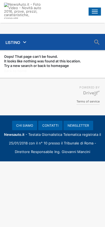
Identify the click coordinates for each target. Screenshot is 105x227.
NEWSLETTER (78, 125)
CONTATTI (50, 125)
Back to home (15, 71)
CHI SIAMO (24, 125)
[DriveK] (91, 93)
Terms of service (88, 101)
